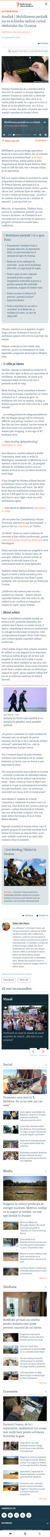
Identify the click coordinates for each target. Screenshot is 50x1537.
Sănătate (10, 1287)
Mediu (8, 1171)
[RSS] (22, 1515)
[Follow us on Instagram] (16, 1515)
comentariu (23, 526)
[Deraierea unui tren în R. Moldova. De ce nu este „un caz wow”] (25, 1081)
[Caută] (39, 1533)
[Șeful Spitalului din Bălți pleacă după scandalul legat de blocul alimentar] (10, 1375)
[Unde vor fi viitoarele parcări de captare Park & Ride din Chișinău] (10, 1143)
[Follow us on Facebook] (4, 1515)
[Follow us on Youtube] (10, 1515)
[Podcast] (25, 1533)
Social (7, 1065)
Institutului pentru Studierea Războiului (22, 540)
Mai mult (43, 1278)
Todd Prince (7, 32)
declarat (38, 157)
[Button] (43, 43)
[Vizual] (11, 1533)
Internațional (10, 11)
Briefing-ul (9, 892)
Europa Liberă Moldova (17, 126)
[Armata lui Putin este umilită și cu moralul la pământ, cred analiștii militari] (25, 699)
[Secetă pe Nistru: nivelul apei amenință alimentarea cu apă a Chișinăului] (10, 1271)
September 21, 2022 (12, 445)
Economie (10, 1392)
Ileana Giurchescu (21, 32)
